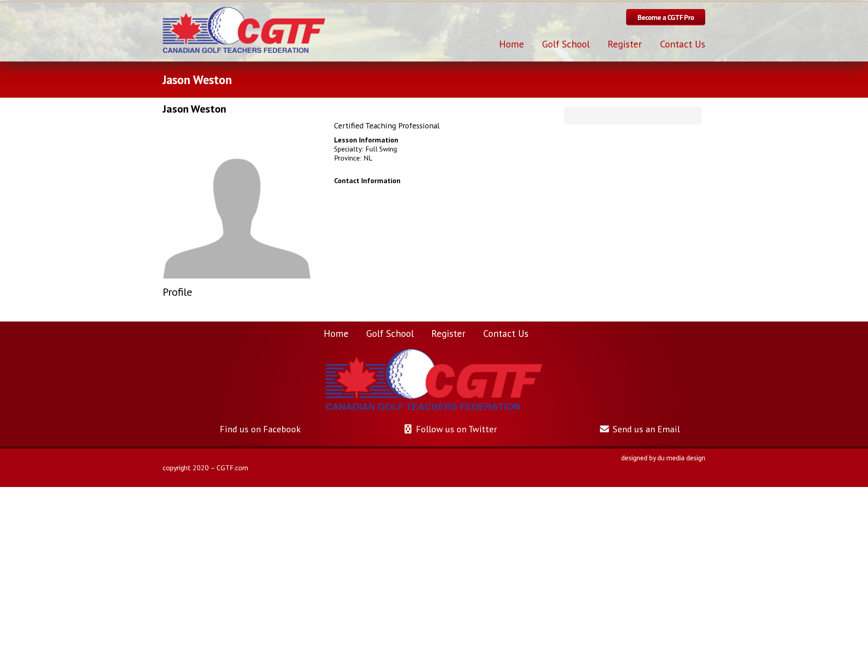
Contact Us (505, 333)
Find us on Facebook (258, 429)
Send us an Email (645, 429)
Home (336, 333)
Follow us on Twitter (455, 429)
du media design (681, 457)
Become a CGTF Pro (665, 17)
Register (448, 333)
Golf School (390, 333)
